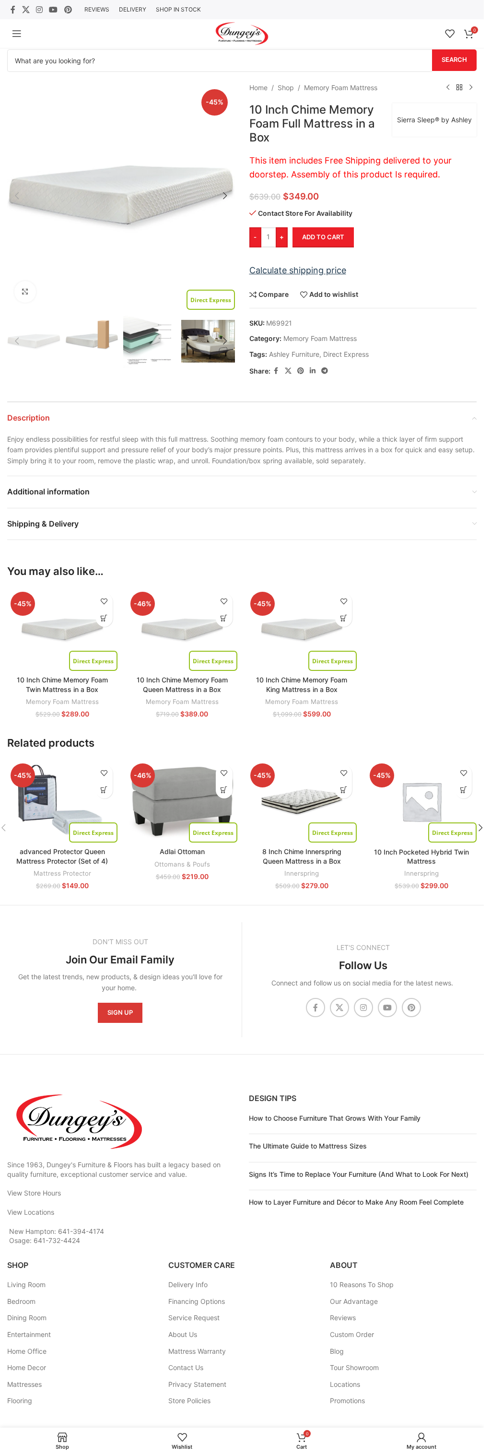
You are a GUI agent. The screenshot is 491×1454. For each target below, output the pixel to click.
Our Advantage (354, 1301)
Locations (345, 1384)
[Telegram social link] (324, 370)
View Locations (30, 1212)
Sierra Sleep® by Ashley (434, 120)
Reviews (343, 1317)
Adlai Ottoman (182, 851)
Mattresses (24, 1384)
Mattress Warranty (197, 1351)
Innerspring (301, 873)
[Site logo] (242, 33)
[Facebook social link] (13, 9)
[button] (16, 195)
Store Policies (189, 1400)
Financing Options (196, 1301)
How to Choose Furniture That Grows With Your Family (335, 1118)
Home (258, 87)
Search (454, 59)
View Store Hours (34, 1193)
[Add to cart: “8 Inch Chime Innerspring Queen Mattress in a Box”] (343, 790)
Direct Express (346, 354)
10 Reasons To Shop (362, 1284)
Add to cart (323, 237)
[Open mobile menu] (16, 33)
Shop (286, 87)
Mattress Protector (62, 873)
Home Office (27, 1351)
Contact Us (185, 1367)
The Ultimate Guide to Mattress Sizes (308, 1146)
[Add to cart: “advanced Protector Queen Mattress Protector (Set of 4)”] (104, 790)
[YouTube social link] (53, 9)
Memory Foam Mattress (340, 87)
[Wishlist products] (449, 33)
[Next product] (471, 88)
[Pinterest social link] (68, 9)
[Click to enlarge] (25, 292)
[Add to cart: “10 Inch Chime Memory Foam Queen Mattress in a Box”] (224, 618)
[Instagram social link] (39, 9)
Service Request (194, 1317)
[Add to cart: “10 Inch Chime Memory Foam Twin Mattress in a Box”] (104, 618)
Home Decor (26, 1367)
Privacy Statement (197, 1384)
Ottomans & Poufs (182, 864)
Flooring (19, 1400)
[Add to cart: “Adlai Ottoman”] (224, 790)
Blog (337, 1351)
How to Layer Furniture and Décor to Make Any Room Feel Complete (356, 1202)
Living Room (26, 1284)
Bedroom (21, 1301)
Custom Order (352, 1334)
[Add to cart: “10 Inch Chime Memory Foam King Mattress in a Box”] (343, 618)
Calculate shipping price (297, 270)
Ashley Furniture (294, 354)
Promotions (347, 1400)
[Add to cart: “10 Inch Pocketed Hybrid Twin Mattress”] (463, 790)
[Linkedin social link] (312, 370)
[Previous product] (448, 88)
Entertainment (29, 1334)
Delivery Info (188, 1284)
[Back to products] (459, 88)
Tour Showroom (354, 1367)
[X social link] (26, 9)
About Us (182, 1334)
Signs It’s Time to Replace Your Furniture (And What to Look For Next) (358, 1174)
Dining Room (27, 1317)
